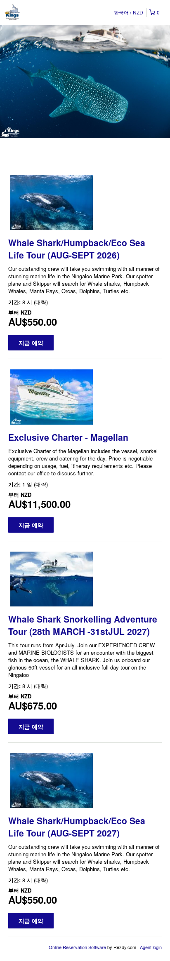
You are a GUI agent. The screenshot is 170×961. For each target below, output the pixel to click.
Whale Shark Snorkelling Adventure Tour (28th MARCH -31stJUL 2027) (82, 625)
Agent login (151, 947)
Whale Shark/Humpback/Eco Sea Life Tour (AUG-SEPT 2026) (76, 248)
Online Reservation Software (77, 947)
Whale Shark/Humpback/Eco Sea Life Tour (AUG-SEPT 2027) (76, 826)
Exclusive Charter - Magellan (68, 437)
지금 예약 (31, 342)
